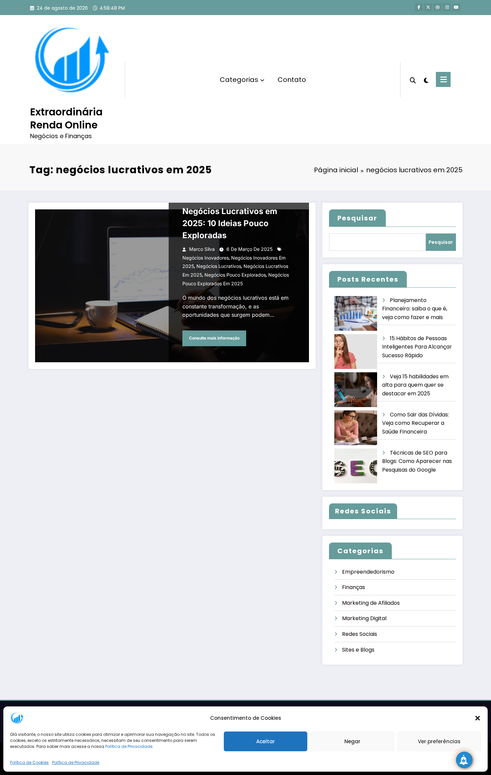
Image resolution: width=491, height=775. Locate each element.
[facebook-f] (419, 7)
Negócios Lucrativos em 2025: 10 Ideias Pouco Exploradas (229, 223)
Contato (292, 79)
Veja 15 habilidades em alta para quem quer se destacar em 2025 (415, 385)
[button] (477, 718)
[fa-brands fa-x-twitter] (428, 7)
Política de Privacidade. (129, 746)
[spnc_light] (426, 79)
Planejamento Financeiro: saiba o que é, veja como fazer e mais (414, 308)
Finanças (353, 587)
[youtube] (456, 7)
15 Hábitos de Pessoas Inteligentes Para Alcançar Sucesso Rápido (417, 346)
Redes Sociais (359, 634)
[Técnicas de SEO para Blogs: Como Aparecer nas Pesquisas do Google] (355, 466)
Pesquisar (357, 218)
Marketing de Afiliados (371, 603)
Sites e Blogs (358, 650)
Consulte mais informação (214, 338)
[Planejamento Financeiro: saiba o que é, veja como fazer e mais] (355, 313)
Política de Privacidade (75, 762)
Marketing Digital (364, 618)
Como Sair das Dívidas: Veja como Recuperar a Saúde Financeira (415, 423)
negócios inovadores (205, 258)
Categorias (239, 79)
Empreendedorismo (368, 572)
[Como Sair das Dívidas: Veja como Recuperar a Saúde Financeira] (355, 428)
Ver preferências (439, 741)
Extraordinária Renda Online (66, 118)
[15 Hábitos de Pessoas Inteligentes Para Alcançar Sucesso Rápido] (355, 351)
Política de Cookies (29, 762)
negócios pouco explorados (235, 275)
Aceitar (265, 741)
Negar (352, 741)
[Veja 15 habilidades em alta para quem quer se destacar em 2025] (355, 389)
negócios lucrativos (218, 266)
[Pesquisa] (413, 80)
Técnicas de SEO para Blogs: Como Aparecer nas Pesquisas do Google (417, 461)
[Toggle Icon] (443, 79)
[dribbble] (438, 7)
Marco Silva (202, 249)
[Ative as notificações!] (464, 760)
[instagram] (447, 7)
